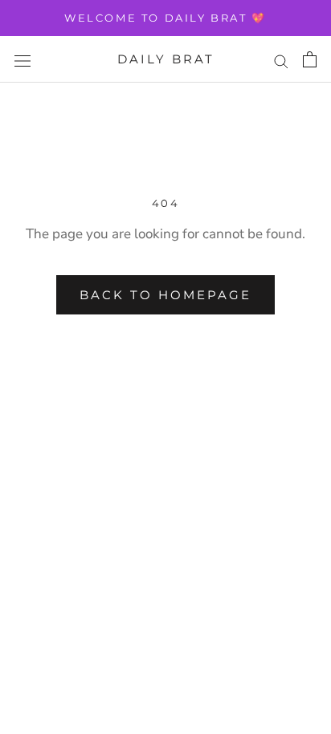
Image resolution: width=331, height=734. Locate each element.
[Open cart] (310, 59)
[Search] (281, 59)
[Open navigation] (22, 60)
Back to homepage (165, 294)
